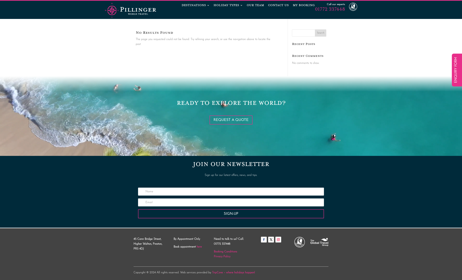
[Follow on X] (271, 239)
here (199, 246)
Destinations (194, 5)
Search (320, 33)
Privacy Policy (222, 256)
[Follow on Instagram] (278, 239)
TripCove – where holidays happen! (233, 272)
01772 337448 (330, 9)
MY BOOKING (304, 5)
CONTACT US (278, 5)
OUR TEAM (255, 5)
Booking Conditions (225, 251)
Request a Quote (231, 120)
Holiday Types (226, 5)
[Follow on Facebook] (264, 239)
